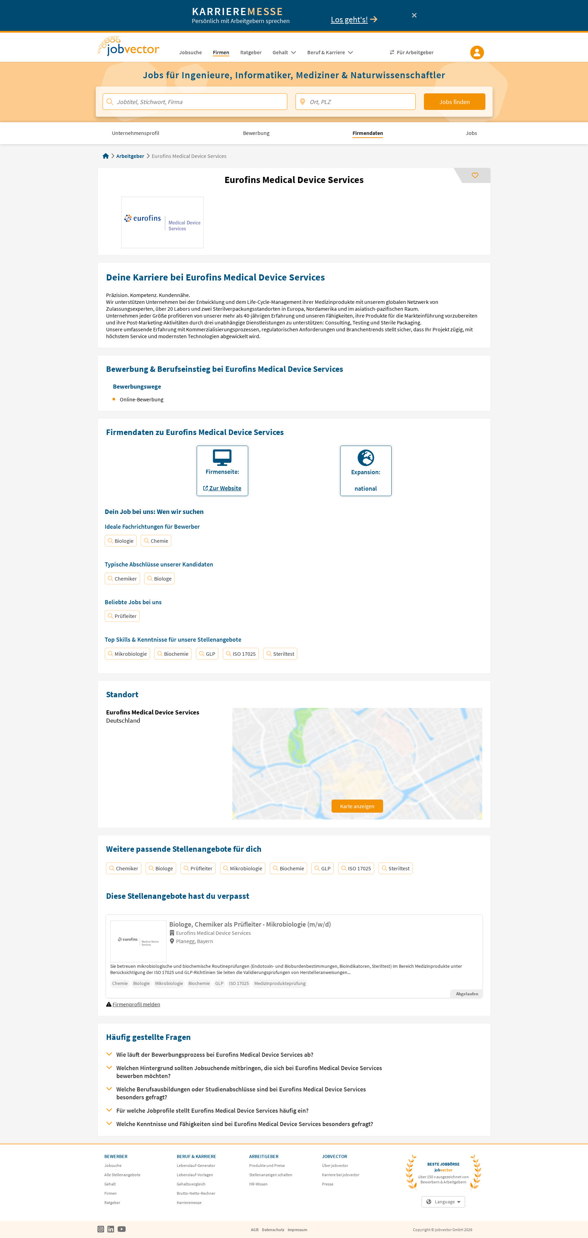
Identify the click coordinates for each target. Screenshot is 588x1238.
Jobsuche (113, 1165)
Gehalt (110, 1184)
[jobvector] (135, 48)
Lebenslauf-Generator (196, 1165)
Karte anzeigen (357, 806)
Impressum (297, 1229)
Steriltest (283, 653)
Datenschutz (273, 1229)
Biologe (163, 578)
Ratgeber (112, 1202)
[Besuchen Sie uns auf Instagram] (100, 1229)
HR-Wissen (258, 1184)
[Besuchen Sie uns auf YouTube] (121, 1229)
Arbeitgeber (130, 155)
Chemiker (126, 578)
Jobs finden (454, 102)
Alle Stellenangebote (122, 1174)
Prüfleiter (126, 615)
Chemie (159, 540)
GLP (210, 653)
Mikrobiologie (131, 653)
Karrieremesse (189, 1202)
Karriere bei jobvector (340, 1174)
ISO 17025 (244, 653)
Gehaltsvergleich (191, 1184)
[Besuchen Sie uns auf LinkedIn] (110, 1229)
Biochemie (176, 653)
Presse (327, 1184)
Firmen (110, 1193)
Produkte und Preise (267, 1165)
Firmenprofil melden (136, 1004)
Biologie (124, 540)
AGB (254, 1229)
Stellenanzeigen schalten (270, 1174)
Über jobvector (335, 1165)
